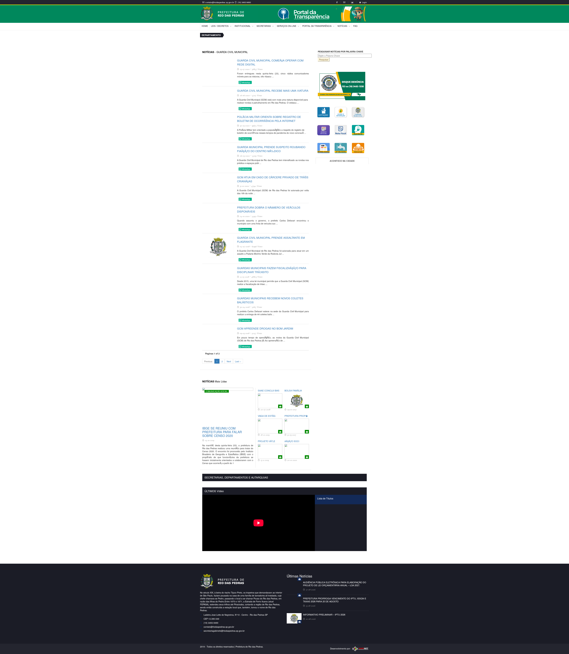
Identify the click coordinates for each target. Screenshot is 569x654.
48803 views (257, 276)
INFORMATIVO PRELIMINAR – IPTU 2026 (324, 614)
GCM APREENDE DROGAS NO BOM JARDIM (265, 328)
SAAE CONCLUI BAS (268, 390)
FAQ (355, 25)
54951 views (257, 216)
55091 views (257, 155)
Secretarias (263, 25)
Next (229, 361)
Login (364, 2)
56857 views (257, 69)
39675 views (257, 125)
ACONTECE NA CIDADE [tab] (342, 160)
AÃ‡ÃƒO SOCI (291, 441)
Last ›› (238, 361)
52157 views (257, 333)
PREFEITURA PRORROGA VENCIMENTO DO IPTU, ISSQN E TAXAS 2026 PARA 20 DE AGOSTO (334, 600)
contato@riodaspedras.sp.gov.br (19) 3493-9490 (228, 2)
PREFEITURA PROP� (296, 415)
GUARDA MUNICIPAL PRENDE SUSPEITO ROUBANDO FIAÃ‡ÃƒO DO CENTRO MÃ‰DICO (271, 149)
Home (205, 25)
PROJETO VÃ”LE (266, 441)
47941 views (256, 186)
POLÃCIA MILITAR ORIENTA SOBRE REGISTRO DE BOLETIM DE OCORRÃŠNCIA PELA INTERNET (269, 119)
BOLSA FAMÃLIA (293, 390)
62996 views (257, 246)
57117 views (257, 95)
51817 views (257, 307)
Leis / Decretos (219, 25)
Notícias (342, 25)
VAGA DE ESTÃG (266, 415)
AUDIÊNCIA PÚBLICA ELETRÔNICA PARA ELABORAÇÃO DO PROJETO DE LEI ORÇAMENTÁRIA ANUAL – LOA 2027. (334, 584)
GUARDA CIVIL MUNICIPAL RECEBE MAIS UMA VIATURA (272, 90)
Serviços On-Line (286, 25)
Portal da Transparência (316, 25)
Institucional (242, 25)
